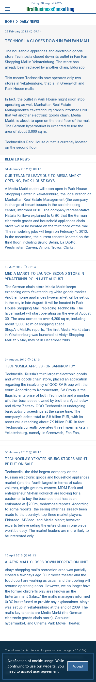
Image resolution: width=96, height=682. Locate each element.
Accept (78, 666)
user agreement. (46, 671)
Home (10, 21)
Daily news (29, 21)
